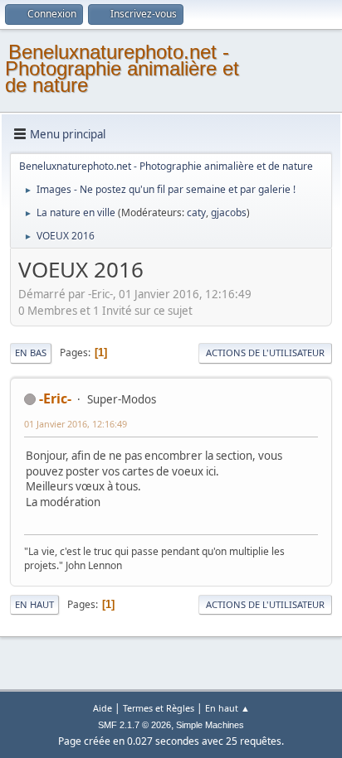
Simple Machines (210, 725)
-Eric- (55, 398)
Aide (102, 708)
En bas (30, 352)
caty (196, 212)
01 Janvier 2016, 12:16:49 (75, 424)
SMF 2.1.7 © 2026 (134, 725)
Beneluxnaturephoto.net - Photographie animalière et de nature (122, 68)
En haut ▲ (227, 708)
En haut (34, 604)
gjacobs (229, 212)
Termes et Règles (158, 708)
